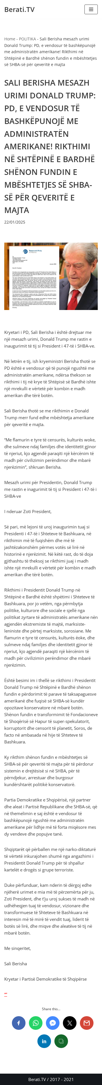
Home (9, 39)
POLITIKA (27, 39)
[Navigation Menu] (91, 9)
